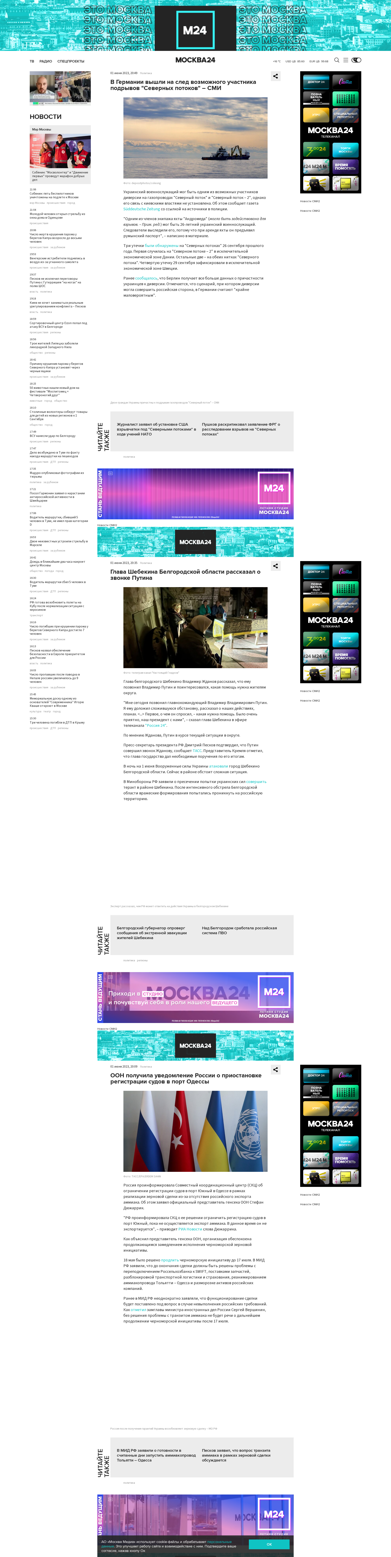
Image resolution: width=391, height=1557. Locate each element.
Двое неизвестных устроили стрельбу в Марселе (59, 543)
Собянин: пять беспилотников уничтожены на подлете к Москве (54, 195)
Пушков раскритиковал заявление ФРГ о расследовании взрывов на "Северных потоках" (241, 429)
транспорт (36, 615)
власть (34, 291)
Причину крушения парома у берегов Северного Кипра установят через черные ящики (56, 367)
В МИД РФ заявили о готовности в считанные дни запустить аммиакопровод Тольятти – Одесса (156, 1455)
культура (35, 711)
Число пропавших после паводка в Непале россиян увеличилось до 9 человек (55, 678)
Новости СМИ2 (107, 525)
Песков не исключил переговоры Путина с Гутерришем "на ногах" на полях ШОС (55, 282)
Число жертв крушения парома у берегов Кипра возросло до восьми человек (56, 238)
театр (47, 711)
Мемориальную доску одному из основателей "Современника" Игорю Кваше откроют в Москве (57, 702)
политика (46, 291)
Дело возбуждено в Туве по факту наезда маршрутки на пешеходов (54, 454)
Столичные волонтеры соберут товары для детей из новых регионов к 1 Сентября (58, 415)
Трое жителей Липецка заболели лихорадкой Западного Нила (54, 345)
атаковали (218, 766)
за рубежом (57, 247)
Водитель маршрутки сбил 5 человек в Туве (58, 584)
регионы (55, 332)
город (71, 203)
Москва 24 (195, 60)
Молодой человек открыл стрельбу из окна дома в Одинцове (57, 216)
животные (36, 400)
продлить (170, 1260)
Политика (146, 73)
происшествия (56, 203)
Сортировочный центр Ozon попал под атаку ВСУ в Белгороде (58, 325)
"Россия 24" (155, 725)
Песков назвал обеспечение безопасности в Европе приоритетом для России (57, 654)
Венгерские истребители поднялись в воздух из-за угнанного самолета (57, 260)
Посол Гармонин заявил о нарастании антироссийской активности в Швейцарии (57, 497)
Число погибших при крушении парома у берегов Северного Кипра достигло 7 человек (59, 630)
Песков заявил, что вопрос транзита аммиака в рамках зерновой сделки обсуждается (236, 1455)
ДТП (53, 462)
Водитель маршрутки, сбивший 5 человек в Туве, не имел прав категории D (59, 521)
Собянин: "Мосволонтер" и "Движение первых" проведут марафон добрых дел (60, 176)
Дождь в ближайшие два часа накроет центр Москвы (57, 563)
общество (36, 352)
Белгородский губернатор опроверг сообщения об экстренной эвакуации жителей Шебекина (152, 933)
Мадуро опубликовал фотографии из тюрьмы (57, 475)
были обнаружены (162, 246)
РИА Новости (190, 1229)
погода (49, 571)
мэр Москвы (37, 203)
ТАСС (197, 751)
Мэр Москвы (41, 129)
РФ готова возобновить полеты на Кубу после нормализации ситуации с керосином (57, 606)
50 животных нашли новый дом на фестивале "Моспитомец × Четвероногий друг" (54, 391)
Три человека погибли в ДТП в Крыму (57, 722)
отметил (138, 1310)
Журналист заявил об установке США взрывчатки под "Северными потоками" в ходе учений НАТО (156, 429)
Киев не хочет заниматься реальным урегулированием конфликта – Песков (58, 304)
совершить (256, 782)
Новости (46, 117)
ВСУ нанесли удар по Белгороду (52, 436)
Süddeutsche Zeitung (141, 209)
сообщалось (146, 278)
